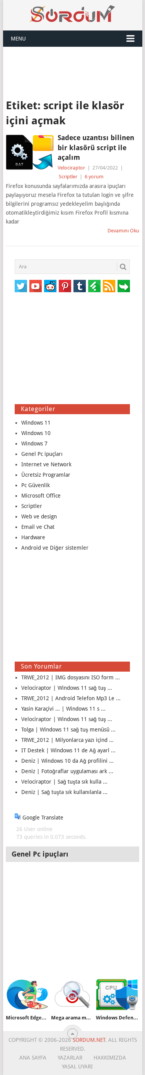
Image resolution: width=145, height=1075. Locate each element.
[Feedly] (94, 286)
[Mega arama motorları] (72, 994)
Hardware (33, 537)
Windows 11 (36, 423)
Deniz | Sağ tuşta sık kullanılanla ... (64, 792)
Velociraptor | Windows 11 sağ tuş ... (66, 688)
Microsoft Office (41, 496)
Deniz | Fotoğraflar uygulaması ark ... (67, 771)
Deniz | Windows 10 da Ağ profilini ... (67, 761)
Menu (18, 39)
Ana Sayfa (32, 1058)
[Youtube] (35, 286)
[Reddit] (50, 286)
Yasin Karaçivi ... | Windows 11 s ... (63, 709)
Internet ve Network (46, 464)
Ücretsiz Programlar (45, 475)
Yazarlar (70, 1058)
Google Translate (42, 817)
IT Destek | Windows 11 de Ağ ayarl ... (68, 750)
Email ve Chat (38, 527)
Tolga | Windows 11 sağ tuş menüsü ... (68, 729)
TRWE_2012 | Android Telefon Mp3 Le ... (71, 698)
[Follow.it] (124, 286)
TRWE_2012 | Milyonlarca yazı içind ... (67, 740)
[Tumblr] (79, 286)
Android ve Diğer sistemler (55, 548)
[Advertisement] (73, 72)
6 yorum (94, 176)
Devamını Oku (123, 231)
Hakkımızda (110, 1058)
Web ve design (39, 516)
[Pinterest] (65, 286)
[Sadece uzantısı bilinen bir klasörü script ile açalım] (30, 152)
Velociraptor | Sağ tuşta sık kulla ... (64, 782)
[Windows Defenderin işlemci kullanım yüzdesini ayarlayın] (117, 994)
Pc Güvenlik (35, 485)
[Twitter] (21, 286)
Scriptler (68, 176)
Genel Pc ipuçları (42, 454)
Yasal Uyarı (77, 1066)
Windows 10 (36, 433)
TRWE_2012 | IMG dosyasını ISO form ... (70, 677)
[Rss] (109, 286)
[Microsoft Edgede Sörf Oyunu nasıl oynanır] (27, 994)
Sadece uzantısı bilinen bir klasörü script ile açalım (96, 147)
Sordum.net (89, 1040)
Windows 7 (34, 443)
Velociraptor (71, 168)
